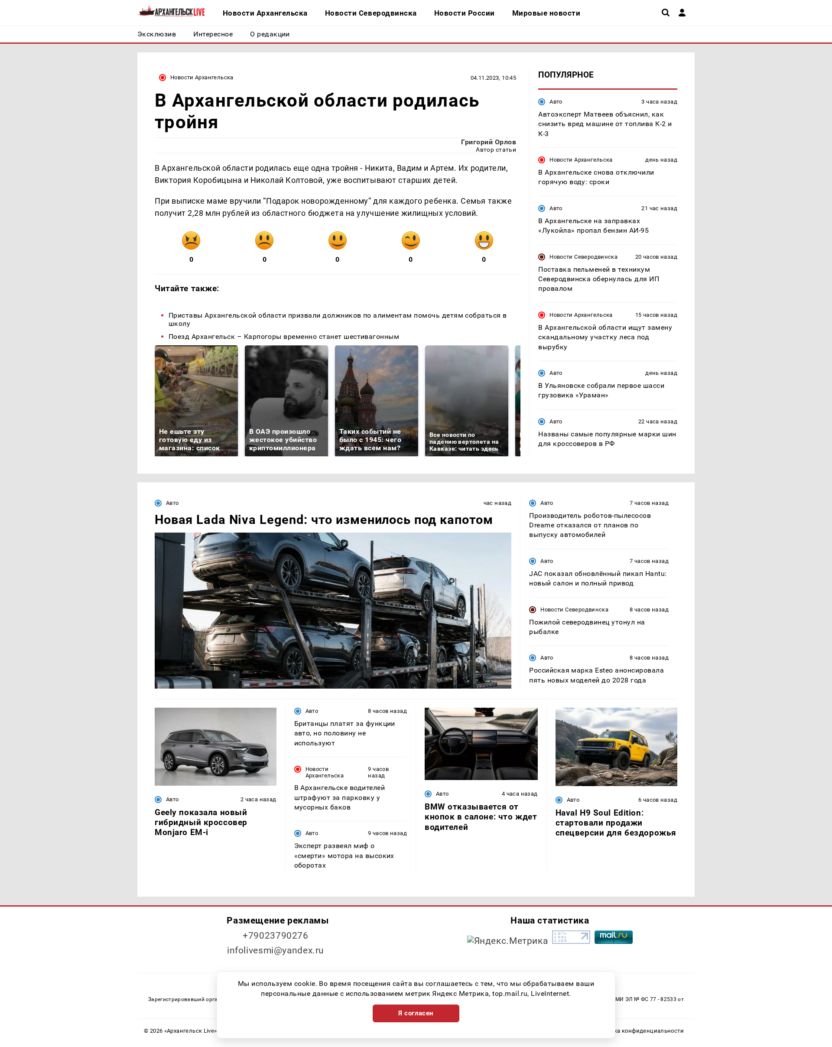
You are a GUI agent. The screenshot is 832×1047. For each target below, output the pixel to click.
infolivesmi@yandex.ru (275, 950)
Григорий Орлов (488, 142)
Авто (555, 101)
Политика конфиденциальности (638, 1030)
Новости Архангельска (202, 77)
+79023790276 (276, 935)
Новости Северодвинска (583, 257)
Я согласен (416, 1013)
